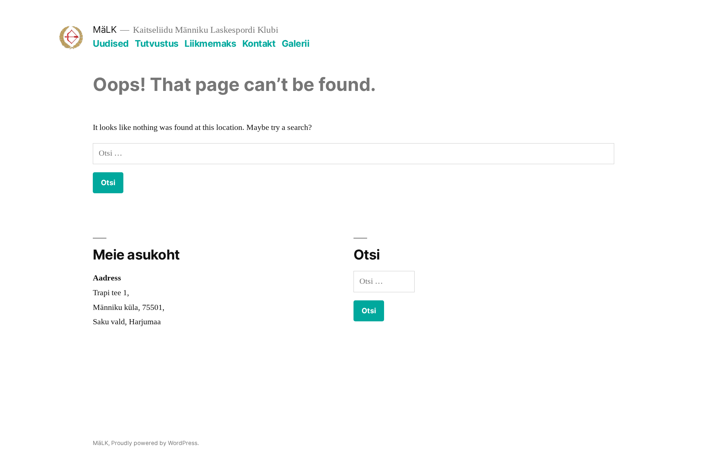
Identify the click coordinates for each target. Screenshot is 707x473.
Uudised (111, 43)
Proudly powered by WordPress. (155, 443)
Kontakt (259, 43)
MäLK (104, 29)
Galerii (296, 43)
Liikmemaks (210, 43)
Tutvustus (157, 43)
